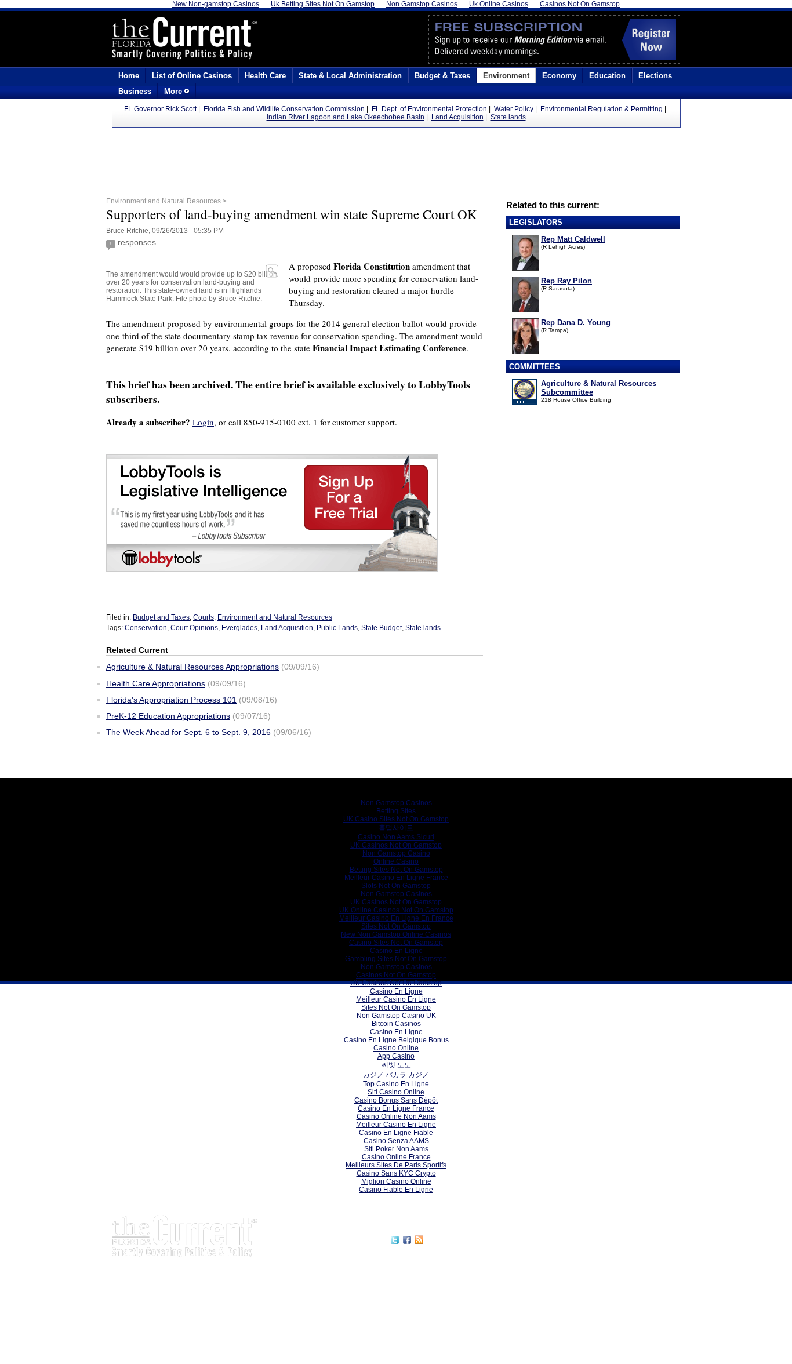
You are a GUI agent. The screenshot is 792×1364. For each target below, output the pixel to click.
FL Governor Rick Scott (160, 109)
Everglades (239, 628)
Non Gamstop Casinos (396, 803)
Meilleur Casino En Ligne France (396, 878)
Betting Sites (396, 811)
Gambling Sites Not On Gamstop (396, 959)
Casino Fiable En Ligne (396, 1189)
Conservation (146, 628)
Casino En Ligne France (396, 1108)
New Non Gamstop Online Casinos (396, 934)
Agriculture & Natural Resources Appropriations (192, 666)
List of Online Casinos (192, 75)
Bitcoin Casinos (396, 1024)
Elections (655, 75)
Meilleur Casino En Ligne (396, 999)
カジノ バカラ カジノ (396, 1075)
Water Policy (513, 109)
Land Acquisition (457, 117)
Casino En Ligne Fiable (396, 1133)
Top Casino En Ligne (396, 1084)
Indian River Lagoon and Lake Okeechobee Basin (345, 117)
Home (128, 75)
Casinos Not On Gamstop (396, 975)
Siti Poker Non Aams (396, 1149)
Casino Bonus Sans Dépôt (396, 1100)
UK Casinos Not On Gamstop (396, 845)
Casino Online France (396, 1157)
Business (134, 91)
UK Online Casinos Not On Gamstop (396, 910)
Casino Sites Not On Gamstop (396, 943)
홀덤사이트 (396, 828)
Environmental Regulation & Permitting (601, 109)
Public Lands (337, 628)
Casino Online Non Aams (396, 1116)
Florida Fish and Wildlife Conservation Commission (284, 109)
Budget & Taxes (442, 75)
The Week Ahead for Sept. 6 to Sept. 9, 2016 (188, 732)
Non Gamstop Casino (396, 853)
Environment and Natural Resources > (166, 201)
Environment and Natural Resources (274, 617)
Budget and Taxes (161, 617)
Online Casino (396, 861)
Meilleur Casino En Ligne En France (396, 918)
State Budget (381, 628)
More (174, 91)
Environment (506, 75)
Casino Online (396, 1048)
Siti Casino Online (396, 1092)
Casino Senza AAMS (396, 1141)
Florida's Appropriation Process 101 (171, 699)
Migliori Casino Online (396, 1181)
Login (203, 422)
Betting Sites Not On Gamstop (396, 869)
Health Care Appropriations (155, 683)
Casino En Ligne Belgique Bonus (396, 1040)
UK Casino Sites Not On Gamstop (396, 819)
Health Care (265, 75)
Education (607, 75)
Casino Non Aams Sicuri (396, 837)
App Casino (396, 1056)
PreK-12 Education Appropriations (168, 716)
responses (137, 242)
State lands (508, 117)
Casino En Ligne (396, 951)
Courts (203, 617)
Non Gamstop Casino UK (396, 1016)
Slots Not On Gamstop (396, 886)
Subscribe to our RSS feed (475, 1238)
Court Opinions (194, 628)
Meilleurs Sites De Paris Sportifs (396, 1165)
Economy (559, 75)
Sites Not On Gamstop (396, 926)
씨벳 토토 (396, 1065)
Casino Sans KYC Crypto (396, 1173)
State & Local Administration (350, 75)
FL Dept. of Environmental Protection (429, 109)
